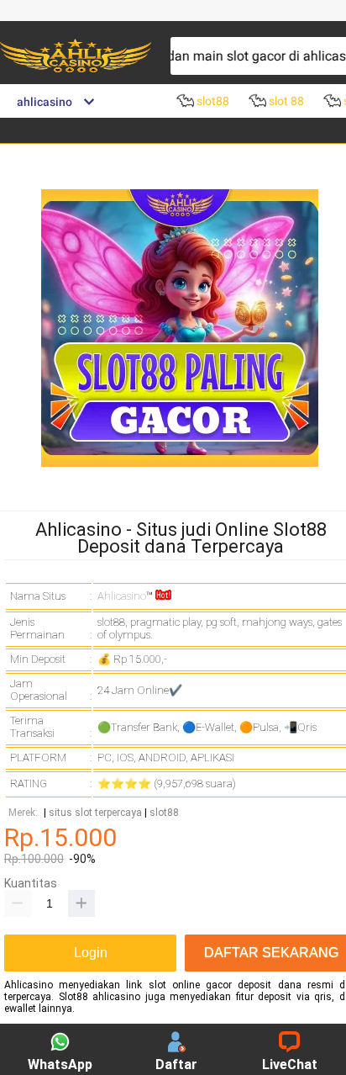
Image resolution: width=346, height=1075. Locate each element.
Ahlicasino (121, 596)
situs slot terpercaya (95, 813)
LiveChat (289, 1064)
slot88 (164, 813)
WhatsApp (60, 1064)
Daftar (176, 1064)
